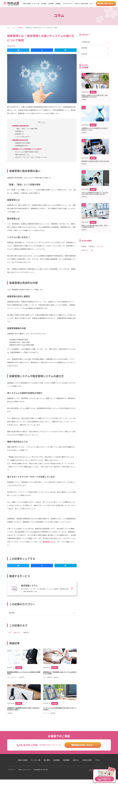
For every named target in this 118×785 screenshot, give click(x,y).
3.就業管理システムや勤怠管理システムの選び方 (26, 149)
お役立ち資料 (84, 3)
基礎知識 (84, 246)
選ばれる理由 (27, 3)
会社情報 (56, 760)
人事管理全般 (85, 42)
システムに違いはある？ (22, 137)
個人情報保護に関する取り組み (41, 769)
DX (10, 632)
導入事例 (47, 760)
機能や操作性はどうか (22, 155)
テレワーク (100, 246)
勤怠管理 (21, 27)
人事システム (17, 632)
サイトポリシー (12, 769)
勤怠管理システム (49, 541)
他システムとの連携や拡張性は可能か (27, 152)
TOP (8, 27)
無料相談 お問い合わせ (105, 3)
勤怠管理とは (19, 134)
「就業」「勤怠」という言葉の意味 (26, 129)
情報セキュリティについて (24, 769)
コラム (91, 3)
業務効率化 (26, 632)
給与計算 (84, 54)
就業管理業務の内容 (21, 146)
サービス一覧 (35, 760)
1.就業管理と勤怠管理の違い (20, 126)
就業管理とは (19, 131)
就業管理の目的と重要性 (22, 143)
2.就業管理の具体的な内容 (19, 140)
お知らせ (77, 3)
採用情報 (66, 760)
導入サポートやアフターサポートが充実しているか (31, 157)
